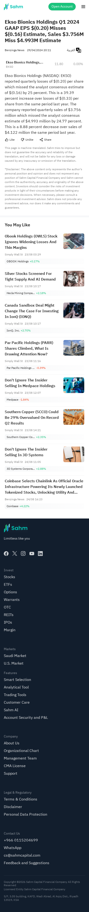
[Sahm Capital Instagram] (23, 553)
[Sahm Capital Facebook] (6, 553)
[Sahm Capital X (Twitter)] (14, 553)
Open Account (62, 6)
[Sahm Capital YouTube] (31, 553)
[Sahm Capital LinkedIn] (40, 553)
